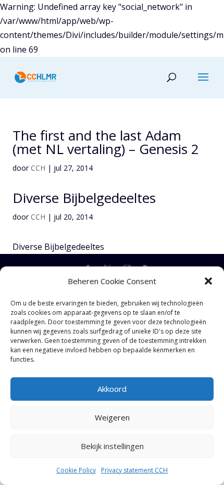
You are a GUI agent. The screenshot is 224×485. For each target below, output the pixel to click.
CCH (38, 168)
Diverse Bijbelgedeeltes (84, 197)
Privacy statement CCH (134, 470)
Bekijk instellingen (112, 446)
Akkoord (112, 389)
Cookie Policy (76, 470)
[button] (208, 281)
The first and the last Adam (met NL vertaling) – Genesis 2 (106, 142)
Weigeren (112, 417)
